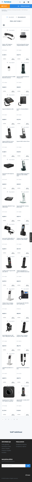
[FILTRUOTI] (31, 241)
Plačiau (4, 58)
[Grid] (4, 25)
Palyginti (11, 17)
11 (14, 419)
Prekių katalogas (25, 6)
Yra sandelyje (22, 17)
